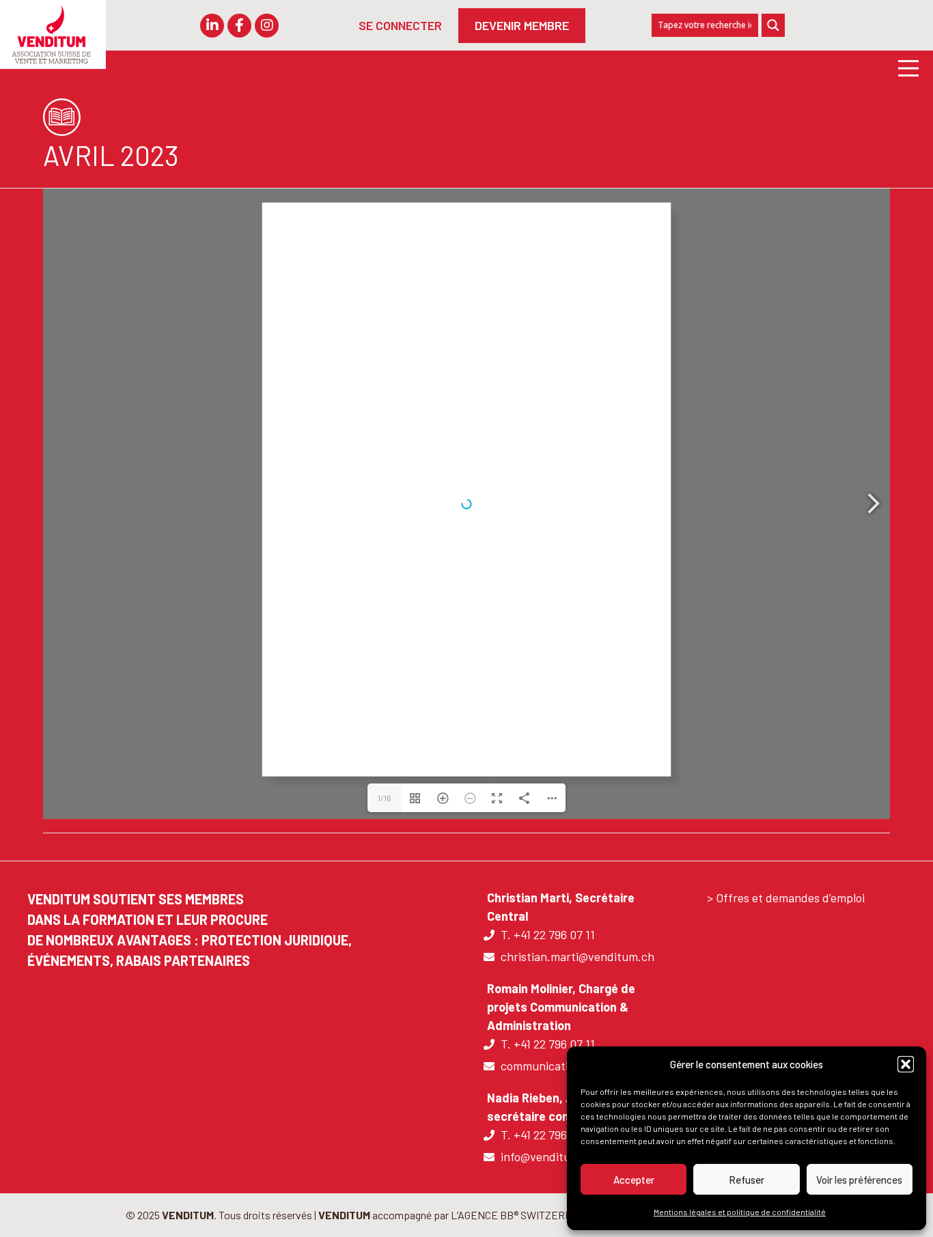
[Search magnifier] (773, 25)
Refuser (746, 1179)
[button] (906, 1064)
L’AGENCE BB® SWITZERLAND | (525, 1214)
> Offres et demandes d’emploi (786, 897)
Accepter (633, 1179)
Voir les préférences (859, 1179)
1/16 (384, 798)
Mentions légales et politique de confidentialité (740, 1212)
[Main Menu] (903, 67)
